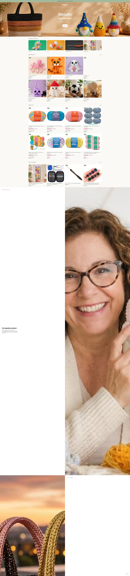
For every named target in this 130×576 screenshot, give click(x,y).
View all (100, 54)
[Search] (29, 4)
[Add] (45, 73)
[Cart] (101, 4)
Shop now (65, 25)
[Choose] (45, 123)
